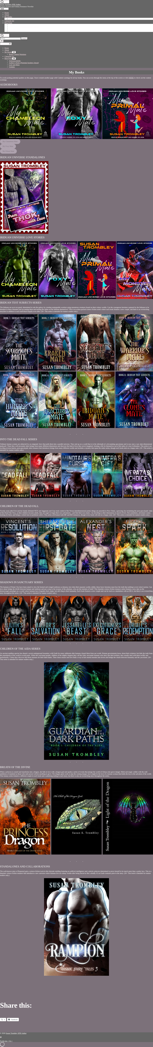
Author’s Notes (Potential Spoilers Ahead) (24, 27)
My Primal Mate (8, 151)
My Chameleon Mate (10, 141)
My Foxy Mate (8, 146)
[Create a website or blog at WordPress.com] (1, 1037)
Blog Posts (8, 23)
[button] (25, 113)
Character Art (9, 21)
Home (6, 13)
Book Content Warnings (17, 19)
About (6, 15)
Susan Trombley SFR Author (10, 4)
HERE (131, 78)
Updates (12, 31)
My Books (8, 17)
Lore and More (14, 29)
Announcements (14, 25)
